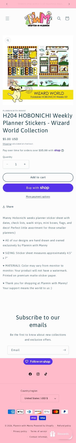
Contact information (40, 437)
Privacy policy (20, 431)
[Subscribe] (64, 350)
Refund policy (64, 426)
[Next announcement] (69, 4)
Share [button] (10, 206)
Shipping (7, 144)
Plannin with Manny (23, 426)
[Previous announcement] (7, 4)
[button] (7, 18)
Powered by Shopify (44, 426)
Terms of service (39, 431)
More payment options (38, 196)
